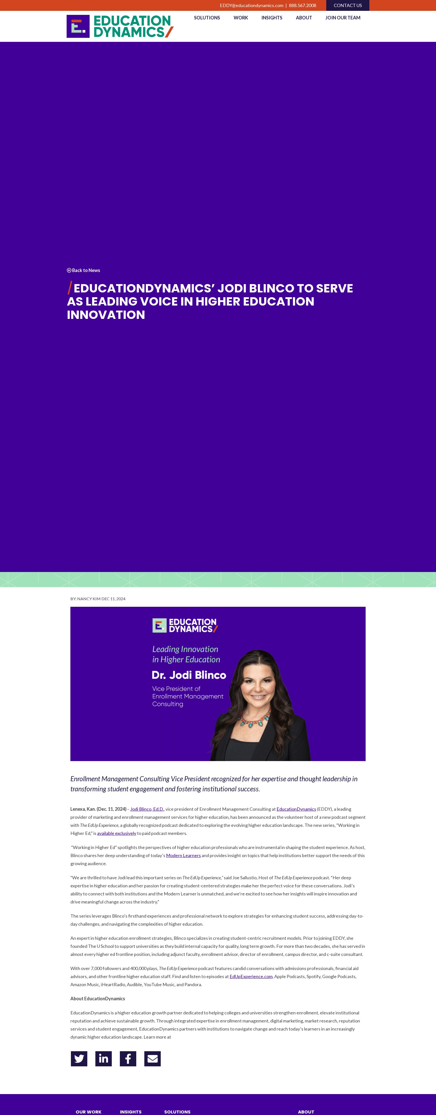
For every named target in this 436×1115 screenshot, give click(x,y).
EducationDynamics (296, 809)
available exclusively (116, 833)
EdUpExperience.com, (252, 976)
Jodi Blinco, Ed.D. (147, 809)
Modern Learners (183, 855)
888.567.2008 (302, 5)
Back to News (85, 270)
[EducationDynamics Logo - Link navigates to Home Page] (126, 26)
